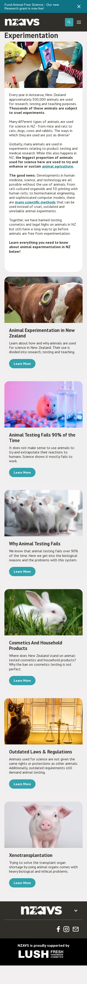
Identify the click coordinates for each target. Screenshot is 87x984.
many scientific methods (35, 202)
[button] (69, 22)
